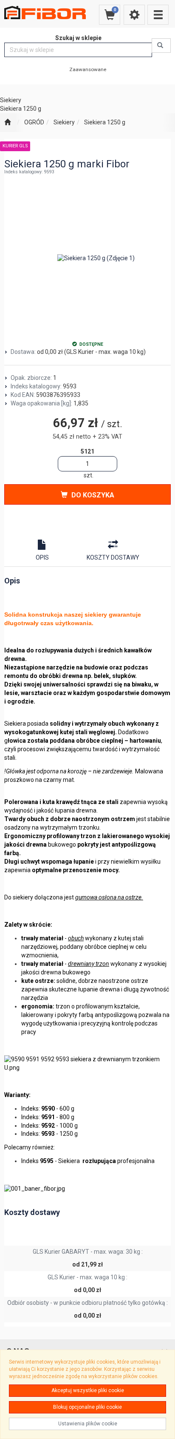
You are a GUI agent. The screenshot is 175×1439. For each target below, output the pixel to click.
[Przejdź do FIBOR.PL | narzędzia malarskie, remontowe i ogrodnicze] (7, 122)
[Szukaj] (161, 45)
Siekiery (64, 122)
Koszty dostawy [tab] (113, 557)
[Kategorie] (158, 15)
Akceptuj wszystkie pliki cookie (87, 1390)
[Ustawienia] (134, 15)
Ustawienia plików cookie (87, 1424)
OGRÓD (34, 122)
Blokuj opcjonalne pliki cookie (87, 1407)
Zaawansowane (87, 69)
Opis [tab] (42, 557)
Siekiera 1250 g (104, 122)
